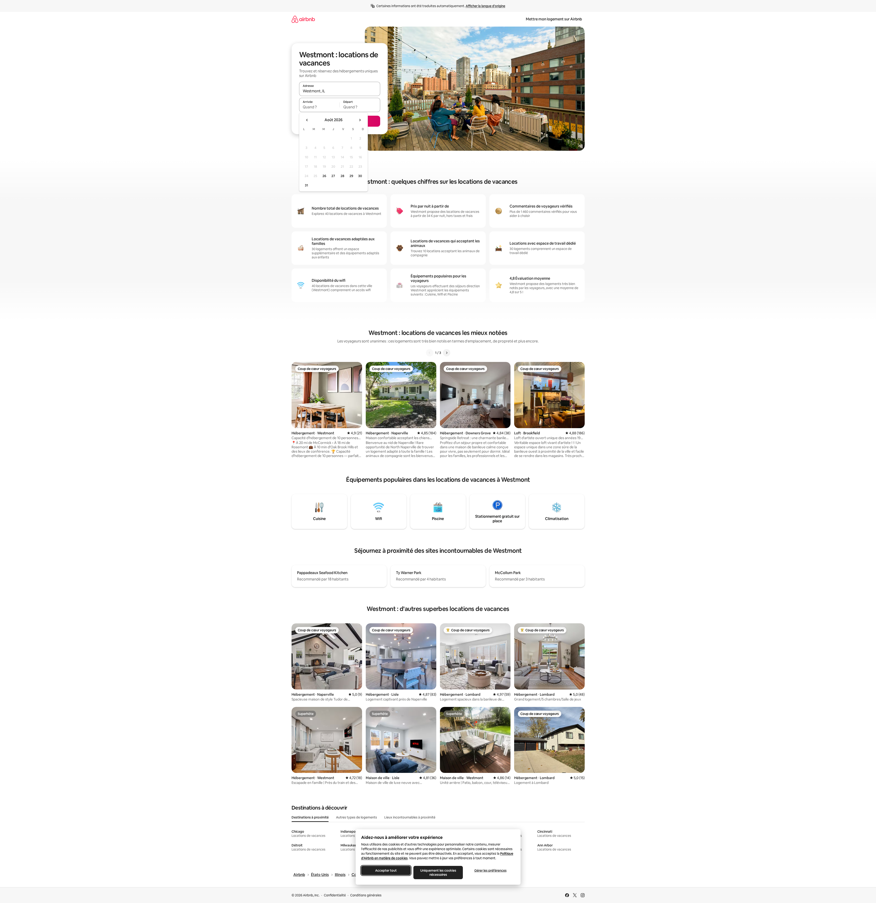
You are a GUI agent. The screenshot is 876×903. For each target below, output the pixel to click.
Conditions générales (366, 895)
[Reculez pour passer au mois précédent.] (307, 120)
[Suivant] (446, 352)
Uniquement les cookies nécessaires (438, 872)
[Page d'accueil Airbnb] (303, 19)
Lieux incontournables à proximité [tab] (409, 817)
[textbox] (319, 107)
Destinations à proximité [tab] (310, 817)
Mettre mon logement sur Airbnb (554, 19)
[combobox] (340, 91)
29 (351, 176)
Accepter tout (386, 870)
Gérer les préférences (490, 870)
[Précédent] (429, 352)
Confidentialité (335, 895)
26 (324, 176)
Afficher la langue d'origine (485, 6)
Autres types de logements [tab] (356, 817)
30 (360, 176)
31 (306, 185)
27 (333, 176)
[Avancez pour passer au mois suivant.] (359, 120)
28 (342, 176)
